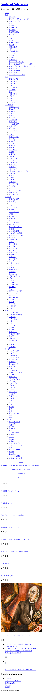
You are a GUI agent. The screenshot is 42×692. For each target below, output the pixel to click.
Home (7, 13)
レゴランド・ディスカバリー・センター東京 (21, 648)
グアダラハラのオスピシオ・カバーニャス (16, 635)
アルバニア (13, 111)
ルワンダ (12, 306)
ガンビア (12, 218)
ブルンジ (12, 278)
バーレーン (13, 340)
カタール (12, 329)
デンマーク (13, 150)
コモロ (11, 229)
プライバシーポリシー (13, 681)
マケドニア (13, 175)
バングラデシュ (14, 379)
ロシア (11, 402)
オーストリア (14, 124)
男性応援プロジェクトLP (21, 469)
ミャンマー (13, 394)
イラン (11, 323)
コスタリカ (13, 34)
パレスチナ (13, 338)
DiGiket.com (21, 473)
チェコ (11, 147)
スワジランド (14, 248)
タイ (10, 368)
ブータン (12, 381)
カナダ (11, 23)
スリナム (12, 90)
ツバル (11, 437)
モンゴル (12, 398)
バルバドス (13, 47)
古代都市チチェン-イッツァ (11, 491)
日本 (10, 411)
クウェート (13, 332)
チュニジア (13, 265)
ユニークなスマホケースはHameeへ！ (18, 651)
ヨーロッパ (9, 105)
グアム (11, 426)
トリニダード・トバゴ (17, 75)
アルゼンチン (14, 79)
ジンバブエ (13, 244)
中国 (10, 404)
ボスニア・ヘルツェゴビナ (19, 171)
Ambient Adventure (14, 4)
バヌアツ (12, 447)
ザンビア (12, 237)
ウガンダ (12, 203)
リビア (11, 302)
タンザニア (13, 259)
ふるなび (21, 477)
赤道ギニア (13, 252)
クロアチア (13, 130)
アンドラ (12, 113)
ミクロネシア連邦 (15, 458)
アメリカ (12, 17)
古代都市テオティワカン (10, 527)
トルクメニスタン (15, 372)
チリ (10, 92)
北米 (6, 15)
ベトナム (12, 387)
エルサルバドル (14, 21)
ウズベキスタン (14, 355)
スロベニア (13, 143)
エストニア (13, 122)
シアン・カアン (6, 563)
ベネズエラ (13, 100)
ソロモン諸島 (14, 432)
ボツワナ (12, 282)
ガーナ (11, 210)
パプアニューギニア (16, 449)
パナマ (11, 49)
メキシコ (12, 57)
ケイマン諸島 (14, 32)
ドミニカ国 (13, 72)
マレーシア (13, 392)
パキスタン (13, 377)
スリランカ (13, 366)
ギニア (11, 220)
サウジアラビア (14, 334)
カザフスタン (14, 357)
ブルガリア (13, 162)
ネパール (12, 374)
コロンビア (13, 87)
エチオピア (13, 205)
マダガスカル (14, 285)
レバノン (12, 342)
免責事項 (8, 678)
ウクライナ (13, 120)
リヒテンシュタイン (16, 190)
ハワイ (11, 40)
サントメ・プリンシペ (17, 235)
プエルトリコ (14, 51)
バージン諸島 (14, 42)
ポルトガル (13, 173)
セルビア (12, 145)
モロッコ (12, 300)
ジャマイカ (13, 36)
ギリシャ (12, 128)
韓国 (10, 415)
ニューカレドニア (15, 443)
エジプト (12, 325)
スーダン (12, 246)
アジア (7, 349)
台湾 (10, 409)
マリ (10, 289)
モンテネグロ (14, 184)
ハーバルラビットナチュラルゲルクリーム (20, 670)
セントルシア (14, 68)
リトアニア (13, 188)
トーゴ (11, 267)
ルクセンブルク (14, 195)
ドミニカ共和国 (14, 70)
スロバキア (13, 141)
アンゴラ (12, 201)
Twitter (7, 687)
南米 (6, 77)
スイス (11, 135)
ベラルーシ (13, 165)
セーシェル (13, 250)
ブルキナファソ (14, 276)
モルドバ (12, 182)
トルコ (11, 344)
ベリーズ (12, 53)
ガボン (11, 214)
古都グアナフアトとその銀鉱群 (12, 515)
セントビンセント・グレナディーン (22, 66)
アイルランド (14, 109)
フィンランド (14, 158)
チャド (11, 261)
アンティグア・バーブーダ (19, 19)
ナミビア (12, 272)
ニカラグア (13, 60)
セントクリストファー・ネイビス (21, 64)
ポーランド (13, 169)
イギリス (12, 115)
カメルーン (13, 216)
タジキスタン (14, 370)
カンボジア (13, 359)
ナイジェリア (14, 270)
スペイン (12, 139)
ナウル (11, 441)
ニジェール (13, 274)
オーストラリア (14, 422)
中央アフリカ (14, 263)
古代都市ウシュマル (8, 503)
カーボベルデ (14, 212)
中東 (6, 310)
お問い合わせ (10, 683)
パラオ (11, 452)
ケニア (11, 225)
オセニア (8, 419)
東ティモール (14, 413)
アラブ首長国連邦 (15, 315)
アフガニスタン (14, 312)
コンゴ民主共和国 (15, 233)
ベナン (11, 280)
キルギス (12, 362)
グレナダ (12, 30)
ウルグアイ (13, 81)
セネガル (12, 255)
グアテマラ (13, 27)
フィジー (12, 454)
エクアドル (13, 83)
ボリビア (12, 102)
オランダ (12, 126)
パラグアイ (13, 94)
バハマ (11, 45)
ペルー (11, 98)
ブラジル (12, 96)
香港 (10, 417)
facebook (8, 685)
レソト (11, 308)
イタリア (12, 117)
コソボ (11, 132)
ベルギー (12, 167)
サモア (11, 430)
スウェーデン (14, 137)
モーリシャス (14, 293)
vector (21, 462)
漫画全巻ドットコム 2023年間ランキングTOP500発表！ (21, 465)
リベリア (12, 304)
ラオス (11, 400)
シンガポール (14, 364)
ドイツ (11, 152)
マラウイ (12, 287)
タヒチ (11, 434)
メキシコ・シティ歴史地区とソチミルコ (15, 539)
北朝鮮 (11, 407)
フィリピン (13, 383)
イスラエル (13, 319)
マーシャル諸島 (14, 456)
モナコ (11, 180)
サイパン (12, 428)
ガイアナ (12, 85)
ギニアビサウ (14, 222)
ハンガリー (13, 156)
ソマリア (12, 257)
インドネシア (14, 351)
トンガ (11, 439)
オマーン (12, 327)
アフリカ (8, 197)
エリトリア (13, 207)
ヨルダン (12, 347)
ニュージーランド (15, 445)
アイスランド (14, 107)
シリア (11, 336)
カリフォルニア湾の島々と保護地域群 (15, 551)
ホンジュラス (14, 55)
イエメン (12, 317)
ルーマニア (13, 192)
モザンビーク (14, 297)
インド (11, 353)
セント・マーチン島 (16, 62)
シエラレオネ (14, 240)
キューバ (12, 25)
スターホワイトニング (13, 653)
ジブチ (11, 242)
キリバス (12, 424)
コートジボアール (15, 227)
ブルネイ (12, 385)
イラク (11, 321)
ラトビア (12, 186)
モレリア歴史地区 (7, 576)
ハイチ (11, 38)
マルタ (11, 177)
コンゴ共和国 (14, 231)
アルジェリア (14, 199)
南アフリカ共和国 (15, 291)
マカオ (11, 389)
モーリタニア (14, 295)
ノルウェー (13, 154)
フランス (12, 160)
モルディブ (13, 396)
